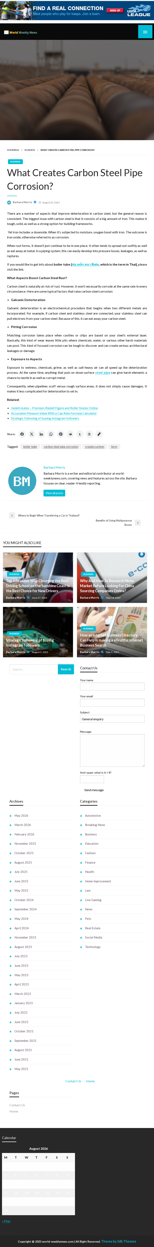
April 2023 (21, 984)
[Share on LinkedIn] (41, 434)
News (88, 909)
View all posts (54, 493)
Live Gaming (93, 900)
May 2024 (21, 918)
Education (91, 843)
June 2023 (21, 965)
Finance (90, 862)
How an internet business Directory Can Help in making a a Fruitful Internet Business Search (111, 640)
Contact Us (73, 1081)
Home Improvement (98, 881)
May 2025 (21, 890)
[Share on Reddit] (70, 434)
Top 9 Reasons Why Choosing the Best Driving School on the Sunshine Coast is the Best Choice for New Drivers (38, 585)
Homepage (13, 150)
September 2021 (25, 1040)
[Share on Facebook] (22, 434)
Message (85, 731)
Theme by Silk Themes (118, 1241)
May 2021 (21, 1069)
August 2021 (23, 1050)
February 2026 (24, 834)
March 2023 (22, 994)
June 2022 (21, 1022)
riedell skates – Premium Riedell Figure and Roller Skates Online (54, 408)
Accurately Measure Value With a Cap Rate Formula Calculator (54, 413)
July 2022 (20, 1012)
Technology (93, 947)
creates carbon (94, 446)
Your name (86, 680)
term (114, 446)
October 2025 (23, 853)
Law (87, 890)
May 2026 (21, 815)
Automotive (93, 815)
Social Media (93, 937)
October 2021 (23, 1031)
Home (90, 1081)
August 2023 (23, 947)
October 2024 (23, 900)
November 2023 (25, 937)
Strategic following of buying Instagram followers (45, 418)
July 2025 (20, 871)
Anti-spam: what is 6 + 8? (95, 772)
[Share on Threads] (89, 434)
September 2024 (25, 909)
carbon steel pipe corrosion (61, 446)
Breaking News (95, 825)
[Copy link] (99, 434)
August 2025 (23, 862)
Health (89, 871)
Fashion (90, 853)
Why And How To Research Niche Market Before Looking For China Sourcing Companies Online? (107, 585)
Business (30, 150)
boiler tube (30, 446)
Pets (88, 918)
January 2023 (23, 1003)
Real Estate (92, 928)
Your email (86, 696)
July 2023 (20, 956)
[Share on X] (31, 434)
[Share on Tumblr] (80, 434)
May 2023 (21, 975)
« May (6, 1221)
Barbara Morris (23, 202)
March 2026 (22, 825)
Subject (85, 712)
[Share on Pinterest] (60, 434)
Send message (94, 790)
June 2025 (21, 881)
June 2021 (21, 1059)
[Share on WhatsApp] (51, 434)
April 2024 (21, 928)
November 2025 (25, 843)
